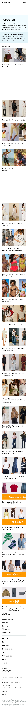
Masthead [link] (11, 677)
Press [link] (20, 677)
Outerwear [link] (12, 36)
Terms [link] (9, 679)
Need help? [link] (5, 691)
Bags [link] (3, 36)
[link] (6, 2)
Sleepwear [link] (9, 40)
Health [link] (5, 623)
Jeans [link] (17, 36)
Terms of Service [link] (13, 705)
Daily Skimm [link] (7, 619)
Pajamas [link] (4, 40)
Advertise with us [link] (7, 685)
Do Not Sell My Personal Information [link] (12, 687)
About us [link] (4, 677)
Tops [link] (24, 40)
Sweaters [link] (15, 40)
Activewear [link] (20, 34)
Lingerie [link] (4, 38)
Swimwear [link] (13, 38)
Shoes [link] (8, 38)
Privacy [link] (14, 679)
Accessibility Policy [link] (7, 682)
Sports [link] (5, 626)
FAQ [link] (16, 677)
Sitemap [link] (4, 694)
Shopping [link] (6, 629)
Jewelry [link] (21, 36)
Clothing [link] (8, 36)
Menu (24, 2)
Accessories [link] (14, 34)
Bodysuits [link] (22, 38)
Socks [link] (18, 38)
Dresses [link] (20, 40)
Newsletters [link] (7, 632)
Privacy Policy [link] (5, 705)
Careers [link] (4, 679)
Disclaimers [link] (17, 682)
